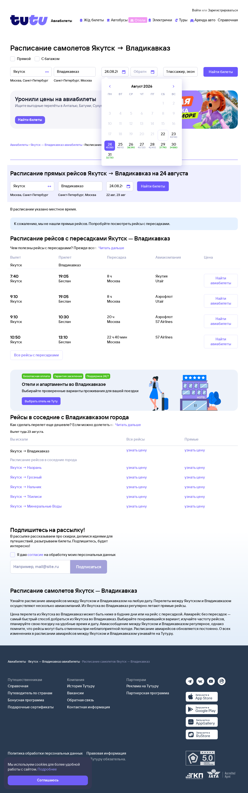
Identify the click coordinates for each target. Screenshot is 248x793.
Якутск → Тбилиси (26, 496)
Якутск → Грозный (26, 477)
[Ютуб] (211, 679)
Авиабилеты (19, 145)
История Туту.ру (81, 686)
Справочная (18, 686)
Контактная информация (88, 707)
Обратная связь (80, 700)
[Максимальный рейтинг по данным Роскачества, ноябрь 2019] (200, 758)
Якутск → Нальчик (25, 487)
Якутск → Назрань (26, 467)
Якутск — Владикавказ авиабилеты (56, 145)
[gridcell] (163, 104)
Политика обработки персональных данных (45, 753)
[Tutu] (29, 20)
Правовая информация (106, 753)
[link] (30, 120)
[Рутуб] (221, 679)
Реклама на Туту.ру (142, 686)
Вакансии (75, 693)
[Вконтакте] (200, 679)
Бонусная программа (26, 700)
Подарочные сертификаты (31, 707)
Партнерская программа (147, 693)
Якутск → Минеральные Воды (36, 506)
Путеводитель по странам (30, 693)
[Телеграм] (190, 679)
